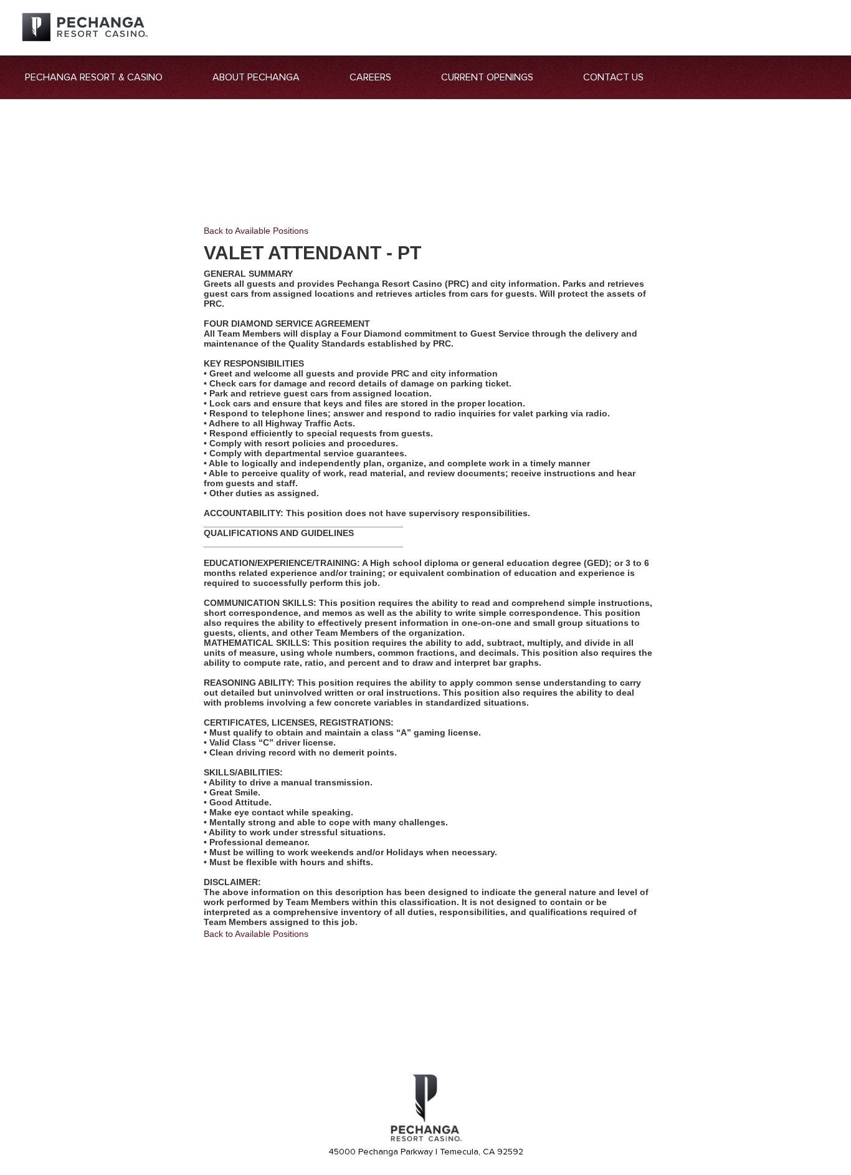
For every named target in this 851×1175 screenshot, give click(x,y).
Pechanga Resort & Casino (94, 77)
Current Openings (487, 77)
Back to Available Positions (256, 231)
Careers (370, 77)
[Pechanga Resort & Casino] (425, 1139)
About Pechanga (256, 77)
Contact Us (613, 77)
